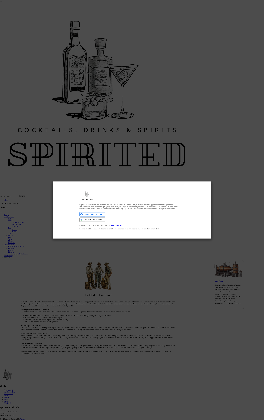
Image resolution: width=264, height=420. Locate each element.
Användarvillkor (117, 225)
